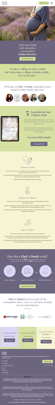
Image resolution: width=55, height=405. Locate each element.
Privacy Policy (31, 399)
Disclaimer (16, 399)
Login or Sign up (9, 280)
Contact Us (4, 370)
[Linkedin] (52, 365)
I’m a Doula (4, 363)
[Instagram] (48, 365)
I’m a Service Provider (7, 365)
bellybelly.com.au (6, 358)
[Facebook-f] (45, 365)
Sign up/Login (43, 3)
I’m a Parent (5, 361)
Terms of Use (23, 399)
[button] (52, 3)
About (3, 368)
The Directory (5, 372)
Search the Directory (27, 280)
